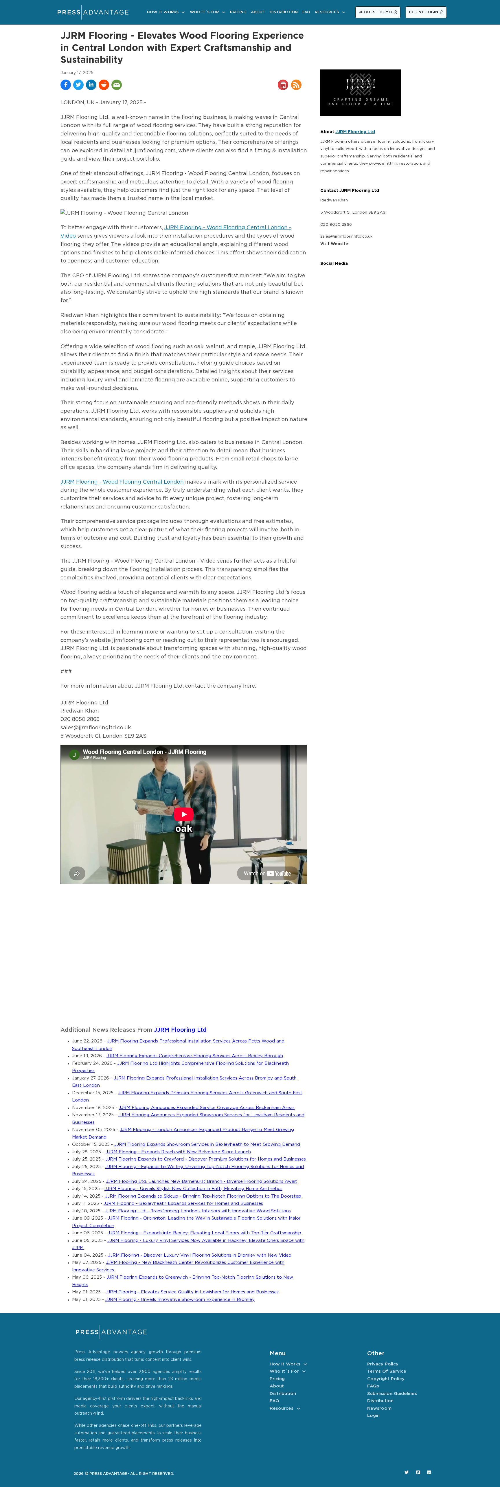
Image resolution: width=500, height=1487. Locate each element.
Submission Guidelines (392, 1394)
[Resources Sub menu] (343, 12)
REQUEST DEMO (375, 12)
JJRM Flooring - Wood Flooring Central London (122, 482)
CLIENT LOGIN (423, 12)
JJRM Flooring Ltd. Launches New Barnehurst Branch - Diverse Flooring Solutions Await (201, 1181)
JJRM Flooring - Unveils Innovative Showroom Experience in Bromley (180, 1299)
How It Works (163, 12)
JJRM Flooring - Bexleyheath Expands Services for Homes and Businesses (183, 1203)
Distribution (284, 12)
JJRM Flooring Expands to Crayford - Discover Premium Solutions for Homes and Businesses (205, 1159)
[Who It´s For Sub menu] (223, 12)
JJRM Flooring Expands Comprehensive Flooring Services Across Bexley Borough (194, 1056)
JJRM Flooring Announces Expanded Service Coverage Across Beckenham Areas (207, 1108)
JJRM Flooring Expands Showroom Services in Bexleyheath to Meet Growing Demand (207, 1144)
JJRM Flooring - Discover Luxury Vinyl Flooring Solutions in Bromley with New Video (199, 1255)
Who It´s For (204, 12)
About (258, 12)
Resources (327, 12)
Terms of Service (386, 1371)
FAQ (306, 12)
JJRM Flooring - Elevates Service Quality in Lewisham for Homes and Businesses (192, 1292)
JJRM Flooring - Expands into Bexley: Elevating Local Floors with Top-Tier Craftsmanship (204, 1233)
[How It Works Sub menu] (183, 12)
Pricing (238, 12)
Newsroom (379, 1408)
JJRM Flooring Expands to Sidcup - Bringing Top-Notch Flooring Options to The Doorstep (203, 1196)
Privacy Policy (382, 1364)
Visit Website (334, 244)
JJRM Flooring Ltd (180, 1030)
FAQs (373, 1386)
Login (373, 1416)
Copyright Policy (386, 1379)
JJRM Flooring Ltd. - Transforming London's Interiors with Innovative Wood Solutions (198, 1211)
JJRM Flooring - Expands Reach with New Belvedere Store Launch (178, 1152)
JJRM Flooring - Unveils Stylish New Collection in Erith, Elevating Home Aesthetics (193, 1189)
